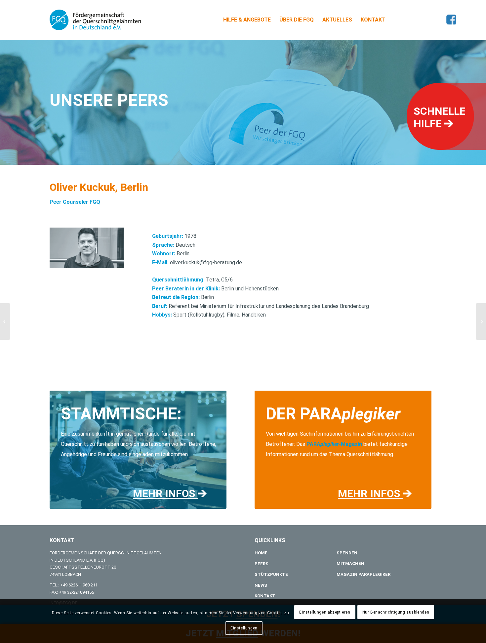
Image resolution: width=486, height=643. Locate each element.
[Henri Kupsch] (481, 321)
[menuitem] (247, 20)
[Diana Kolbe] (5, 321)
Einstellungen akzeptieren (324, 612)
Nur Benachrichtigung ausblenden (395, 612)
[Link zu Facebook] (451, 19)
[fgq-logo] (95, 20)
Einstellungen (244, 628)
